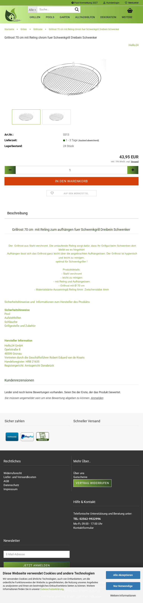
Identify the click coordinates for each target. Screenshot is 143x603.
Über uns (78, 473)
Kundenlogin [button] (112, 2)
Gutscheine (80, 477)
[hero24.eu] (13, 15)
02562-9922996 (90, 519)
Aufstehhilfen (12, 317)
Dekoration (108, 17)
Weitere (127, 17)
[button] (10, 170)
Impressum (11, 489)
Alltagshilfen (85, 17)
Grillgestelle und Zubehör (20, 326)
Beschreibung (17, 213)
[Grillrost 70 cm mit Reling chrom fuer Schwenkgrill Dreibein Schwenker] (71, 75)
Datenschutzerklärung (51, 589)
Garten (65, 17)
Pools (50, 17)
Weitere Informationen (123, 595)
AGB (6, 481)
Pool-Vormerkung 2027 (86, 2)
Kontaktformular (83, 528)
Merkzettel (133, 2)
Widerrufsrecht (13, 473)
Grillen (35, 17)
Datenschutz (11, 485)
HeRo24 (134, 45)
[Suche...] (76, 9)
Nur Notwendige (123, 586)
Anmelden (97, 398)
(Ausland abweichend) (88, 140)
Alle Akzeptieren (123, 575)
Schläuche (10, 322)
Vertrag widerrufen (92, 483)
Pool (7, 314)
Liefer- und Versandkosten (20, 477)
